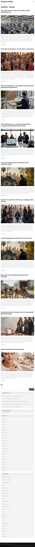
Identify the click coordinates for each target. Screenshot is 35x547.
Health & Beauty (5, 501)
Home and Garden (5, 504)
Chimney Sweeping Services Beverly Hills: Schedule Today (12, 406)
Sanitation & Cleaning (5, 522)
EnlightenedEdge (7, 1)
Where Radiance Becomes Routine (12, 349)
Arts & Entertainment (5, 482)
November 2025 (5, 443)
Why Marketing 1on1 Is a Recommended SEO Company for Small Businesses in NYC (15, 125)
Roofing (3, 520)
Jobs (3, 512)
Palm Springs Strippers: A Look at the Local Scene (17, 49)
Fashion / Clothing (5, 490)
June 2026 (4, 424)
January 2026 (4, 437)
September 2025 (5, 448)
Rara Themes (23, 545)
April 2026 (4, 429)
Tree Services (4, 536)
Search (2, 387)
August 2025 (4, 451)
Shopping (3, 528)
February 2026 (4, 435)
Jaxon (10, 14)
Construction (4, 487)
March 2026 (4, 432)
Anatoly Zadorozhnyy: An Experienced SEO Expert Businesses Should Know (15, 401)
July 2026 (3, 421)
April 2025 (3, 462)
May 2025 (3, 459)
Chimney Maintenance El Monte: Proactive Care (16, 238)
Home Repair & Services (6, 506)
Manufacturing (4, 514)
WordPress (32, 545)
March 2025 (4, 464)
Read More (3, 44)
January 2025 (4, 470)
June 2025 (4, 456)
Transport (3, 533)
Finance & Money (5, 493)
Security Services (5, 525)
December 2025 (5, 440)
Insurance (3, 509)
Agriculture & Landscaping (6, 479)
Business (3, 485)
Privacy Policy (12, 544)
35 (7, 384)
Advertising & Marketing (6, 477)
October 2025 (4, 445)
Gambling (3, 498)
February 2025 (4, 467)
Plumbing (3, 517)
